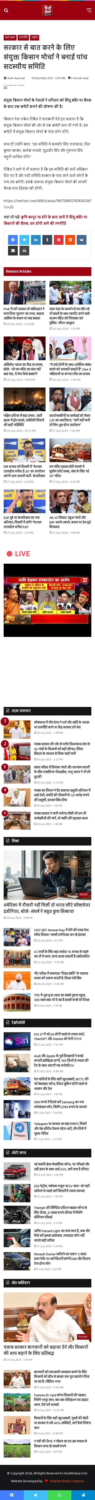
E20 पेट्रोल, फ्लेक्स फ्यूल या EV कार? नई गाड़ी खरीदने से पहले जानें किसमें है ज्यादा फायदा (62, 1189)
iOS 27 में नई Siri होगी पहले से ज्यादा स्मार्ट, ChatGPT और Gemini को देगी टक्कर (59, 1037)
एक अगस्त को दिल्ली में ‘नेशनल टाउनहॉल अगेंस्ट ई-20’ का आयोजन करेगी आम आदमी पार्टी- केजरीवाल (24, 471)
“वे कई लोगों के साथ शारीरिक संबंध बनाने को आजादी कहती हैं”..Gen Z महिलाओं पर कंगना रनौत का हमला (70, 369)
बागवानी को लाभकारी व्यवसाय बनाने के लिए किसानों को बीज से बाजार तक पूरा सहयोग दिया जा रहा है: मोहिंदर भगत (61, 1377)
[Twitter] (24, 240)
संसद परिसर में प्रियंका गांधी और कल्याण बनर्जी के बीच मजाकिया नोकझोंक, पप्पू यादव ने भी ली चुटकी (62, 772)
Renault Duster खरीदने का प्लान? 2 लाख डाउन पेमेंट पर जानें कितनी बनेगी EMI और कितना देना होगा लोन (62, 1259)
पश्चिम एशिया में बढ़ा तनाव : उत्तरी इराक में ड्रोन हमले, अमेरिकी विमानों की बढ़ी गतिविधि (24, 420)
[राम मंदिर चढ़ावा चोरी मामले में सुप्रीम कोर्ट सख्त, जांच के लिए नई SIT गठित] (70, 450)
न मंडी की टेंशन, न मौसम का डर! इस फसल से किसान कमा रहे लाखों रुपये (60, 1444)
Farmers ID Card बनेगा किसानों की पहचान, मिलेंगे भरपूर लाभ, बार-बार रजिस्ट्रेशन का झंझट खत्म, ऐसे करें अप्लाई (61, 1400)
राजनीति (23, 37)
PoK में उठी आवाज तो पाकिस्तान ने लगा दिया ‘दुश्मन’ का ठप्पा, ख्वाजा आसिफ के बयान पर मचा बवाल (24, 313)
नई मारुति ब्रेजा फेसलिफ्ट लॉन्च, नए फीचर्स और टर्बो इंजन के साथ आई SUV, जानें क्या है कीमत (61, 1167)
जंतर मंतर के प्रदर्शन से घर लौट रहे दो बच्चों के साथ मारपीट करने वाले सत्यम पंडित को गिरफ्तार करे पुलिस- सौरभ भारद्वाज (69, 316)
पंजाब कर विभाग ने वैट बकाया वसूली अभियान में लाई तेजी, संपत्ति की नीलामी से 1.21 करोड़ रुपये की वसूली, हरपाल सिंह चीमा (62, 795)
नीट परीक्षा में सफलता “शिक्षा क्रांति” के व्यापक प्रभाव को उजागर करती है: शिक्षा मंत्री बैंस (61, 976)
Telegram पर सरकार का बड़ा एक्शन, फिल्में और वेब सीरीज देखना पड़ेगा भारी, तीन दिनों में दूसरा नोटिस (60, 1128)
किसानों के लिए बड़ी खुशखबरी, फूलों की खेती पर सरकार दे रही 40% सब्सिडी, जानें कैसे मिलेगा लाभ (62, 1423)
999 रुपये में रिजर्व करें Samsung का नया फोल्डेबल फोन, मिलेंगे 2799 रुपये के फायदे (60, 1105)
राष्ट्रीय (34, 37)
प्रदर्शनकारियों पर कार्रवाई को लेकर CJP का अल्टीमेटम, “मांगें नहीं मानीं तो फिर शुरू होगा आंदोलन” (69, 420)
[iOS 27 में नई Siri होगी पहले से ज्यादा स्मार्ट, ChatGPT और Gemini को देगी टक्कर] (17, 1041)
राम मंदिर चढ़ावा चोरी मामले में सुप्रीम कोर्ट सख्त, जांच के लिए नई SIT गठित (69, 471)
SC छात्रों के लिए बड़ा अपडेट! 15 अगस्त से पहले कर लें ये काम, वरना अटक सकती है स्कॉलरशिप (62, 954)
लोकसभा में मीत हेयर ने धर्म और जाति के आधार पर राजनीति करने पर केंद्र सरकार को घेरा (61, 725)
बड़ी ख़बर (10, 37)
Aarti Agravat (16, 78)
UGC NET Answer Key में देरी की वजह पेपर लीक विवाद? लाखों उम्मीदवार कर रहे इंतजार (61, 933)
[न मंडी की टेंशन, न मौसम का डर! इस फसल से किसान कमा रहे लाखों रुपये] (17, 1448)
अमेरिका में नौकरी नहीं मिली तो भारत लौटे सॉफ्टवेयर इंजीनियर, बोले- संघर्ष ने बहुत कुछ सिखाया (47, 908)
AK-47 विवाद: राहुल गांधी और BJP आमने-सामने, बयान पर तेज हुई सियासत (70, 522)
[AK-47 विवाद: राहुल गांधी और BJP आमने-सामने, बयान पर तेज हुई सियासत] (70, 501)
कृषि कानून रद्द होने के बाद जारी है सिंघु (48, 217)
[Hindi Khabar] (47, 10)
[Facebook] (13, 240)
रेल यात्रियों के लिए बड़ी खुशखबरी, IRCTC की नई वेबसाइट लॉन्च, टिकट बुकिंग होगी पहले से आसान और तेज (61, 1084)
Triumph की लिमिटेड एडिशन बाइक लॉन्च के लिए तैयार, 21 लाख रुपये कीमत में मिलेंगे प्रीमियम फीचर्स (60, 1212)
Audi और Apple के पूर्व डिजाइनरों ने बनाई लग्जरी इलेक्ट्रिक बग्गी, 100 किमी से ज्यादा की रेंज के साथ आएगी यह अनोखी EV (61, 1061)
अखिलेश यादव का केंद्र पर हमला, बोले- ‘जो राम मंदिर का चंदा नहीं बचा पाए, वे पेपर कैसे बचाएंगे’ (23, 369)
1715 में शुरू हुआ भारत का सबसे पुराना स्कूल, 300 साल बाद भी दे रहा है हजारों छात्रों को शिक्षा (61, 998)
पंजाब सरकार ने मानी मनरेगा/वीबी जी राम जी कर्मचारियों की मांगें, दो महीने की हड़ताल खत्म (61, 816)
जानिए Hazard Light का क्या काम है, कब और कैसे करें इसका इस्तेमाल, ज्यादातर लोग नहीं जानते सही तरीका (62, 1236)
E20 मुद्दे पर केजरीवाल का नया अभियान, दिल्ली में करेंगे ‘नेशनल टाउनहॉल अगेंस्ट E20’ (22, 522)
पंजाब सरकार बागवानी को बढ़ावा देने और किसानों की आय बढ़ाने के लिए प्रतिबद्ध (46, 1350)
